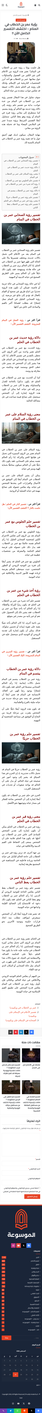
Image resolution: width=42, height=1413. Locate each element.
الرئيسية (25, 15)
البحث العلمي (35, 1293)
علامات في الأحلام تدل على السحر (31, 1066)
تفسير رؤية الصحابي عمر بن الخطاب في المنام (21, 162)
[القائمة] (3, 5)
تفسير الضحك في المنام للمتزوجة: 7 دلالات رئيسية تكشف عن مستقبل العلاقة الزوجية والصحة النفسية (31, 1103)
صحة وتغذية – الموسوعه (31, 1322)
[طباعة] (10, 1032)
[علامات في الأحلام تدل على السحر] (31, 1055)
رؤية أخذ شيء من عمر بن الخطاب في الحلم (22, 185)
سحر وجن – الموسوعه (32, 1319)
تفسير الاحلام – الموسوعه (30, 1311)
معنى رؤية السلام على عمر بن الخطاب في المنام (21, 175)
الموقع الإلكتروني (34, 1178)
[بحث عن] (39, 5)
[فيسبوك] (31, 1032)
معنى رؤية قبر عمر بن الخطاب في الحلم (21, 201)
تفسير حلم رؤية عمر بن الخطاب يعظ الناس (22, 206)
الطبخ (37, 1264)
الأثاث (37, 1326)
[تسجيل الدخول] (35, 5)
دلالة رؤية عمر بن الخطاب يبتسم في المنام (22, 192)
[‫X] (26, 1032)
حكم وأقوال (35, 1275)
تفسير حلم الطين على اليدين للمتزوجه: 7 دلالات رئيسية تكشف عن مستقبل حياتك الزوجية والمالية (11, 1102)
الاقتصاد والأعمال (33, 1308)
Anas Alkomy (23, 38)
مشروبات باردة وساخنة (32, 1286)
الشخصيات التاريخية (33, 1282)
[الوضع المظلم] (7, 5)
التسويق (36, 1297)
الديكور (37, 1301)
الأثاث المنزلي (35, 1315)
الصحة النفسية (34, 1304)
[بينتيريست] (16, 1032)
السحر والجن (35, 1272)
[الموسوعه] (21, 5)
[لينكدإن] (21, 1032)
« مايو (38, 1385)
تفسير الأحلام (17, 15)
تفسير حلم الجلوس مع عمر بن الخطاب (21, 180)
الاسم (37, 1159)
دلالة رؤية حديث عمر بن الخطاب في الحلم (22, 169)
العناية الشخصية (34, 1279)
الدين (37, 1257)
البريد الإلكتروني (34, 1168)
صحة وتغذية (35, 1268)
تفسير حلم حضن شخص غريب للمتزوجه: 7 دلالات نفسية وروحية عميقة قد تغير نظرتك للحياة (11, 1070)
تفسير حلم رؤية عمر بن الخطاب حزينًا (22, 197)
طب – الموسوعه (33, 1330)
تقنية (37, 1290)
